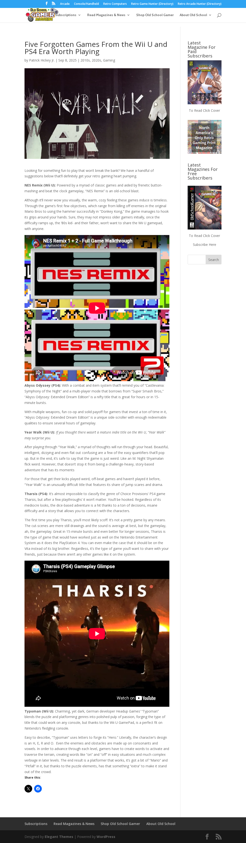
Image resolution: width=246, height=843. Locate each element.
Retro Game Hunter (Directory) (152, 4)
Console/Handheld (86, 4)
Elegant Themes (59, 836)
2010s (85, 60)
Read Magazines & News (106, 15)
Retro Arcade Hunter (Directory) (199, 4)
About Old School (193, 15)
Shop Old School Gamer (155, 15)
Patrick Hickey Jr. (42, 60)
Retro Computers (115, 4)
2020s (96, 60)
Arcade (65, 4)
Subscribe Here (204, 244)
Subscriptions (65, 15)
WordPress (106, 836)
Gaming (109, 60)
